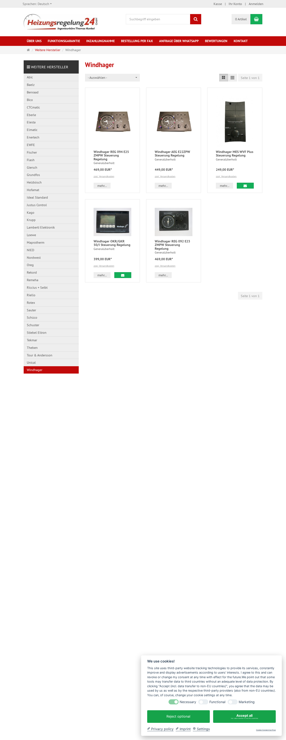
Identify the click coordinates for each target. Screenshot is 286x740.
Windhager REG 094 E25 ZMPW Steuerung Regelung (111, 155)
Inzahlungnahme (100, 41)
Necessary (188, 702)
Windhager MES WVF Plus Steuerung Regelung (234, 154)
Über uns (34, 41)
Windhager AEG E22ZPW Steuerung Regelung (172, 154)
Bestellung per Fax (137, 41)
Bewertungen (216, 41)
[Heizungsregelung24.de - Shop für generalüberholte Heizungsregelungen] (60, 21)
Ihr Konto (235, 4)
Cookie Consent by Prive (266, 730)
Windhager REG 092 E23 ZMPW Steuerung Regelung (172, 245)
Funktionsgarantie (64, 41)
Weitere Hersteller (49, 67)
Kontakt (241, 41)
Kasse (218, 4)
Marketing (247, 702)
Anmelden (256, 4)
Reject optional (178, 716)
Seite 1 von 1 (250, 78)
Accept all (244, 716)
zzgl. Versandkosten (104, 176)
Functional (217, 702)
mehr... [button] (102, 186)
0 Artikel (241, 19)
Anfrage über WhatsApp (179, 41)
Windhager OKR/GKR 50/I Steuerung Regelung (112, 243)
